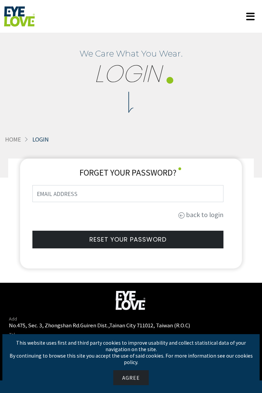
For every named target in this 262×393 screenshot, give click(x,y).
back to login (204, 214)
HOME (13, 139)
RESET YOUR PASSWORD (127, 239)
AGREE (131, 377)
